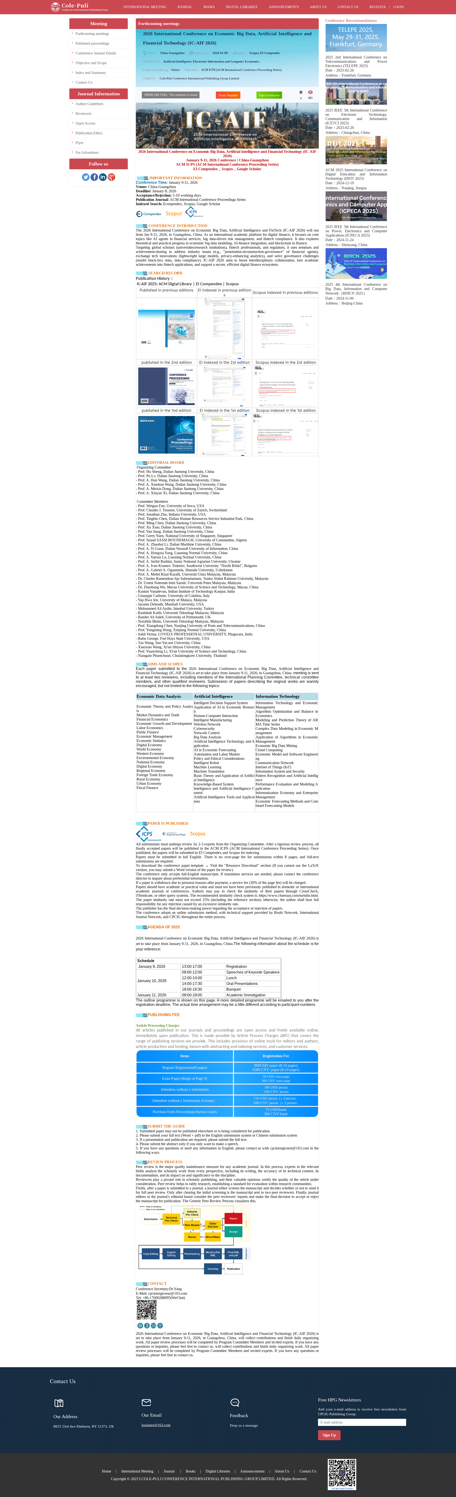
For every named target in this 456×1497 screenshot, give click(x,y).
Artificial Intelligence (177, 61)
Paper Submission (269, 95)
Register (378, 7)
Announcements (284, 7)
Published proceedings (92, 43)
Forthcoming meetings (92, 34)
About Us (318, 7)
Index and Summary (91, 73)
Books (209, 7)
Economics (252, 61)
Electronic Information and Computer (218, 61)
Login (398, 7)
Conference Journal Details (96, 53)
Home (106, 1471)
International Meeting (145, 7)
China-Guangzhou (172, 53)
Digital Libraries (241, 7)
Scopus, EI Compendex (264, 53)
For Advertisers (87, 152)
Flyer (79, 143)
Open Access (85, 123)
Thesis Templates (228, 95)
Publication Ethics (89, 133)
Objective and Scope (91, 63)
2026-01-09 (220, 53)
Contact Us (348, 7)
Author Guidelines (89, 104)
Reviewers (83, 113)
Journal (184, 7)
